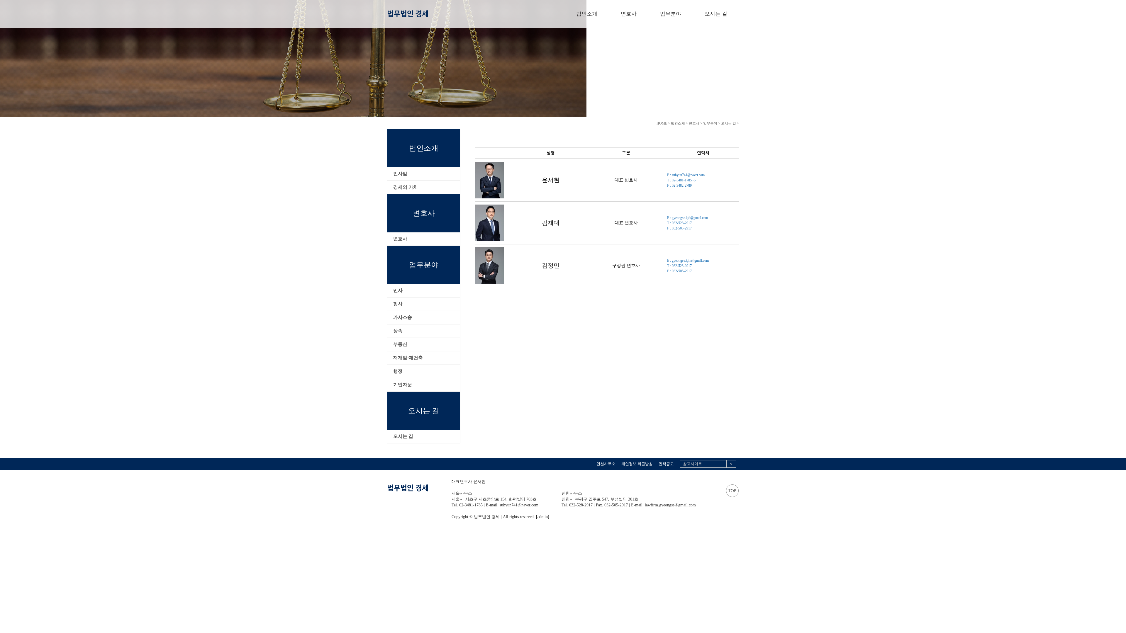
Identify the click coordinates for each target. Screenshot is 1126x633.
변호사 (629, 14)
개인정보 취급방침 (637, 464)
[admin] (542, 517)
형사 (398, 303)
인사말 (400, 173)
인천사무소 (605, 464)
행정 (398, 371)
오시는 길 (716, 14)
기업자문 (402, 384)
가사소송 (402, 317)
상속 (398, 330)
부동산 (400, 344)
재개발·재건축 (408, 357)
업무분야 (670, 14)
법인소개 (586, 14)
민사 (398, 290)
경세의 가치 (405, 187)
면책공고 (666, 464)
